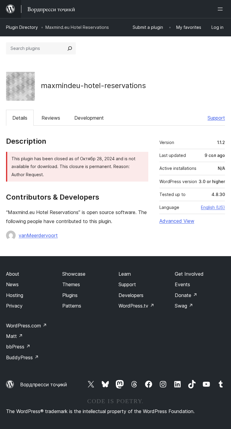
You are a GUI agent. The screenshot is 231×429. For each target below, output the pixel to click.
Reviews (51, 118)
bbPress (18, 347)
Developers (131, 295)
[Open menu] (221, 9)
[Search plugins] (70, 48)
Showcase (73, 274)
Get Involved (189, 274)
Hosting (14, 295)
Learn (125, 274)
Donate (186, 295)
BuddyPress (22, 357)
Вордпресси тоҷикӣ (43, 385)
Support (216, 118)
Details (19, 118)
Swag (184, 306)
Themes (71, 284)
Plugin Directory (22, 27)
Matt (14, 336)
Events (182, 284)
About (12, 274)
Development (89, 118)
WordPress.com (26, 326)
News (12, 284)
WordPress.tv (136, 306)
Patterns (71, 306)
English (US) (213, 207)
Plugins (70, 295)
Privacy (14, 306)
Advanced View (176, 221)
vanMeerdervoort (38, 235)
